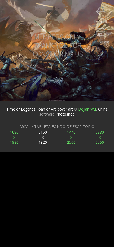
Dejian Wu (87, 109)
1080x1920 (14, 137)
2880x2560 (99, 137)
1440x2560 (71, 137)
